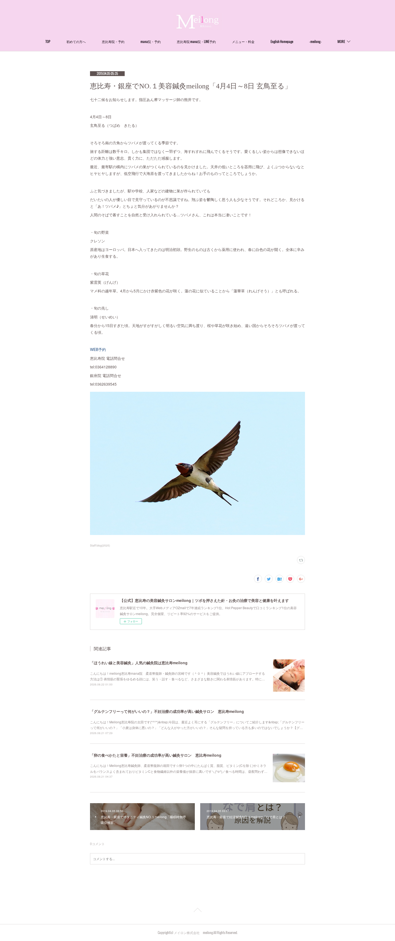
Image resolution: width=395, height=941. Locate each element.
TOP (47, 41)
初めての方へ (76, 41)
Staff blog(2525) (100, 545)
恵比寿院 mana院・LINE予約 (196, 41)
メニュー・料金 (243, 41)
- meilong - (315, 41)
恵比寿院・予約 (113, 41)
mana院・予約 (151, 41)
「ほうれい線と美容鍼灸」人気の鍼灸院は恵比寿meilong (139, 662)
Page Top (197, 911)
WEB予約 (98, 349)
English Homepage (282, 41)
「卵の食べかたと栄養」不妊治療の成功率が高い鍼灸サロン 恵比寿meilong (155, 755)
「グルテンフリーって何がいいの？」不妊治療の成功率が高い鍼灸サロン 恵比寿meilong (167, 711)
